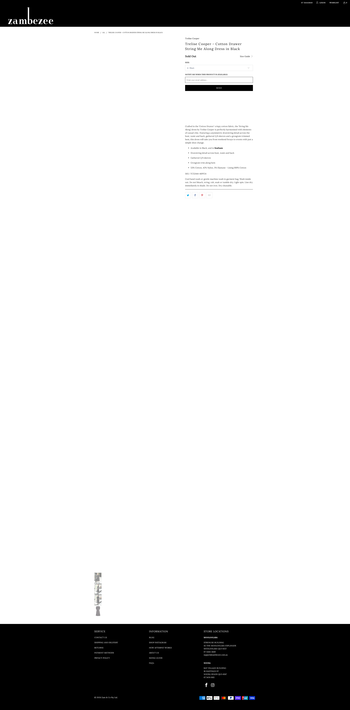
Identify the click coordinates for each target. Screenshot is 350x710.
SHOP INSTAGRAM (157, 642)
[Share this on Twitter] (188, 195)
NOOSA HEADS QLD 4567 (215, 674)
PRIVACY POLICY (102, 658)
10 (195, 101)
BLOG (151, 637)
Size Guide (245, 56)
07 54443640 (307, 3)
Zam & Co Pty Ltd (109, 697)
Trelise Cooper (192, 38)
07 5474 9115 (209, 677)
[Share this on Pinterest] (202, 195)
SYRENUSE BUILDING (214, 642)
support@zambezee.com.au (216, 655)
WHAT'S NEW (130, 12)
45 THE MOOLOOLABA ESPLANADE (220, 645)
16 (215, 101)
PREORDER (175, 12)
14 (208, 101)
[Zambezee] (30, 16)
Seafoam (219, 148)
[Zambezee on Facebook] (206, 685)
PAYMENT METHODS (104, 653)
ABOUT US (154, 653)
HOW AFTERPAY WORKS (160, 647)
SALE (223, 12)
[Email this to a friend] (209, 195)
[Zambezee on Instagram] (213, 685)
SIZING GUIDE (156, 658)
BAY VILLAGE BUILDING (215, 668)
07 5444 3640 (210, 652)
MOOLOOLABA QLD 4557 (215, 648)
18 (222, 101)
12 (201, 101)
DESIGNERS (158, 12)
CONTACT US (100, 637)
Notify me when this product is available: (206, 74)
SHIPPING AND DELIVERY (106, 642)
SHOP (143, 12)
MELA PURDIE (191, 12)
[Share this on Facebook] (195, 195)
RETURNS (98, 647)
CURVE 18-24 (211, 12)
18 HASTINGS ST (211, 671)
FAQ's (151, 663)
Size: (187, 62)
